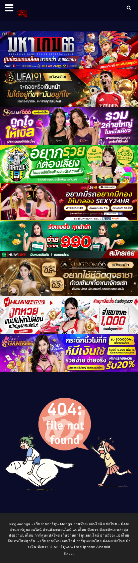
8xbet (69, 553)
